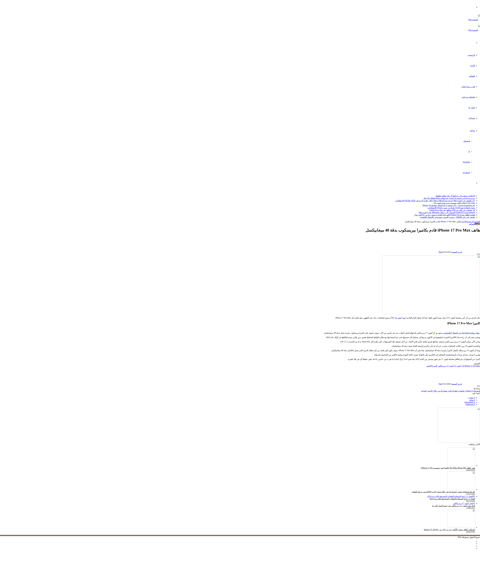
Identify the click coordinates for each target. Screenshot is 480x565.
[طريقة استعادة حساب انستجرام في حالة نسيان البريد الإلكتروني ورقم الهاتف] (461, 489)
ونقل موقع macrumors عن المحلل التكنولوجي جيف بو (458, 333)
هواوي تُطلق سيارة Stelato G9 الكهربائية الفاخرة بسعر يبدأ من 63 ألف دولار (444, 215)
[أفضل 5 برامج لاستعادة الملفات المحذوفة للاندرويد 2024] (451, 496)
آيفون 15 (457, 366)
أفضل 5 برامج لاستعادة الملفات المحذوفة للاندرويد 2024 (452, 499)
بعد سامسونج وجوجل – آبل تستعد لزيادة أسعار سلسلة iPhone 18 (448, 205)
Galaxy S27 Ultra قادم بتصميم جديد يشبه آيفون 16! (454, 203)
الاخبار (472, 66)
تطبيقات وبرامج (468, 97)
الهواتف (472, 76)
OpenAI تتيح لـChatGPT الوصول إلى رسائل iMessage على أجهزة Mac (447, 212)
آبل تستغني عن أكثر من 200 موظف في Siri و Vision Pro (452, 210)
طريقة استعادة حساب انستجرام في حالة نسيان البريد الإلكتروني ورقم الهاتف (443, 492)
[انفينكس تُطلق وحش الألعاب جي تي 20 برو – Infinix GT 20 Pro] (461, 527)
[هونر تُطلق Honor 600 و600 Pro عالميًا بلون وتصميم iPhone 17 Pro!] (461, 465)
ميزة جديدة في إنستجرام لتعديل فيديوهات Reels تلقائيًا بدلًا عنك (449, 198)
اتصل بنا (471, 108)
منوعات (471, 118)
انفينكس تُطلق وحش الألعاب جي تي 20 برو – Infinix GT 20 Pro (449, 530)
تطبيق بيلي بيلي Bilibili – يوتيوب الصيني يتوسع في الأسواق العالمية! (447, 217)
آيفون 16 (398, 318)
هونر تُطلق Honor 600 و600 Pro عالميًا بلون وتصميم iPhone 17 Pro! (448, 468)
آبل (463, 366)
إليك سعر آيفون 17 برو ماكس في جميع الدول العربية (453, 506)
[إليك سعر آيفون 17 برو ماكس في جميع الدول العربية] (464, 503)
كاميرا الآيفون (431, 366)
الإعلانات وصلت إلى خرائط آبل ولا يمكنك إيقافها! (455, 196)
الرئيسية (471, 55)
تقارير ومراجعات (468, 87)
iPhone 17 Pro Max (472, 366)
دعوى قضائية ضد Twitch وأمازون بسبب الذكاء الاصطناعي (451, 208)
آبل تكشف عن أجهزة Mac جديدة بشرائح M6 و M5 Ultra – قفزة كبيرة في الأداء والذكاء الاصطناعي (435, 201)
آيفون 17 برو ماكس (446, 366)
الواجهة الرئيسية (473, 222)
